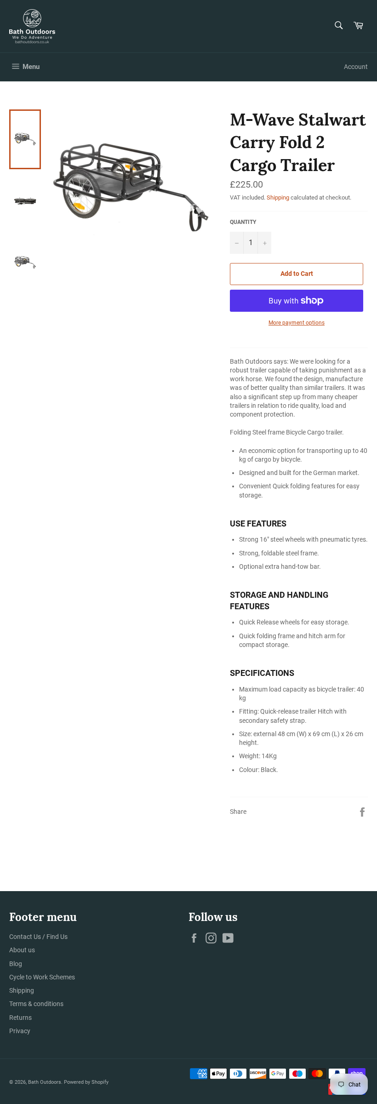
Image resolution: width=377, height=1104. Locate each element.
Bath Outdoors (44, 1082)
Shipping (278, 197)
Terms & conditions (36, 1003)
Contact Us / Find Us (38, 936)
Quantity (243, 222)
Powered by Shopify (86, 1082)
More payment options (296, 323)
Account (356, 66)
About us (22, 950)
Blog (15, 963)
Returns (20, 1017)
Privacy (19, 1031)
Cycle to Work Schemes (42, 977)
